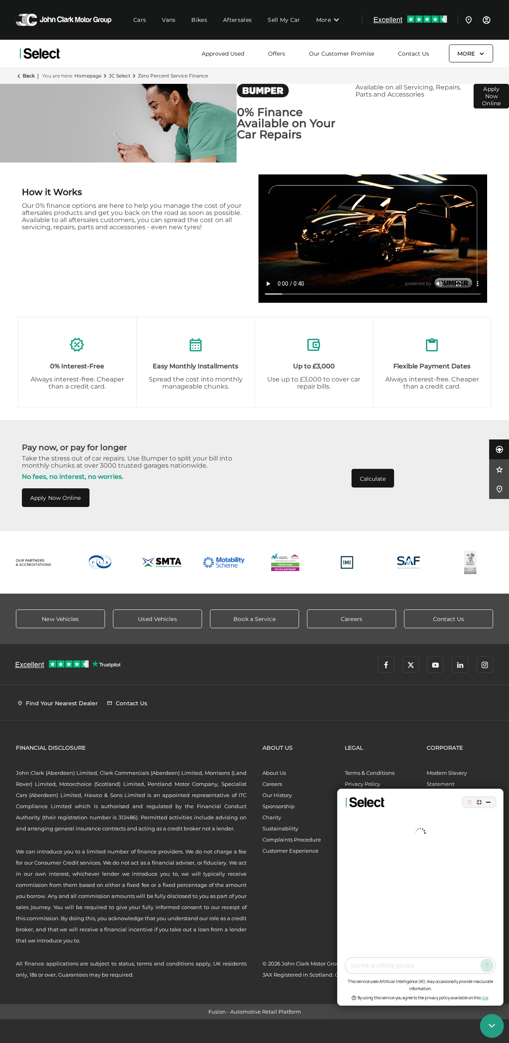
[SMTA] (162, 562)
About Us (274, 773)
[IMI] (347, 562)
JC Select (119, 76)
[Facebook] (386, 664)
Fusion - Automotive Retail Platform (254, 1011)
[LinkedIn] (460, 664)
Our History (277, 795)
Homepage (87, 76)
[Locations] (469, 20)
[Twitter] (410, 664)
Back (29, 76)
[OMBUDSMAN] (285, 562)
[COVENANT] (470, 562)
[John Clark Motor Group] (63, 20)
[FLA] (100, 562)
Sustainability (280, 828)
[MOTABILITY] (224, 562)
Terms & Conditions (369, 773)
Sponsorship (278, 806)
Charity (271, 817)
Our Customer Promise (341, 53)
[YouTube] (435, 664)
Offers (276, 53)
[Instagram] (484, 664)
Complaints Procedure (291, 839)
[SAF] (408, 562)
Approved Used (223, 53)
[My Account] (486, 20)
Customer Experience (290, 851)
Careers (272, 784)
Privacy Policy (362, 784)
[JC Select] (40, 53)
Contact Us (413, 53)
